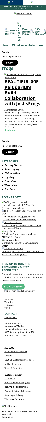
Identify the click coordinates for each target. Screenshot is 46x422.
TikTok (7, 308)
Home (5, 45)
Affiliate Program (12, 364)
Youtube (8, 302)
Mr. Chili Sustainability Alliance (19, 359)
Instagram (9, 305)
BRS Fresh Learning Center (23, 45)
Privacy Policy (8, 417)
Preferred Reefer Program (17, 382)
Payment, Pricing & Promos (17, 391)
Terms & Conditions (13, 368)
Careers (8, 355)
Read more (9, 130)
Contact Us (9, 378)
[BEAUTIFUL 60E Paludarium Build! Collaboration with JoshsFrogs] (24, 77)
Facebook (9, 299)
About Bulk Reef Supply (15, 351)
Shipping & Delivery (13, 395)
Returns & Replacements (16, 386)
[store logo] (23, 14)
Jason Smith (18, 109)
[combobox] (23, 57)
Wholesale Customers (15, 399)
